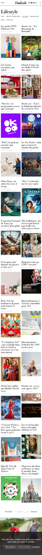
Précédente (9, 511)
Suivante (34, 511)
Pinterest (33, 2)
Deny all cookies (24, 547)
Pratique (9, 20)
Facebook (31, 2)
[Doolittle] (21, 2)
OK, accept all (10, 547)
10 (27, 511)
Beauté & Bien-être (13, 16)
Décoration (34, 16)
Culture (25, 16)
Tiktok (36, 2)
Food (2, 20)
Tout (2, 16)
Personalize (36, 547)
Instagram (29, 2)
